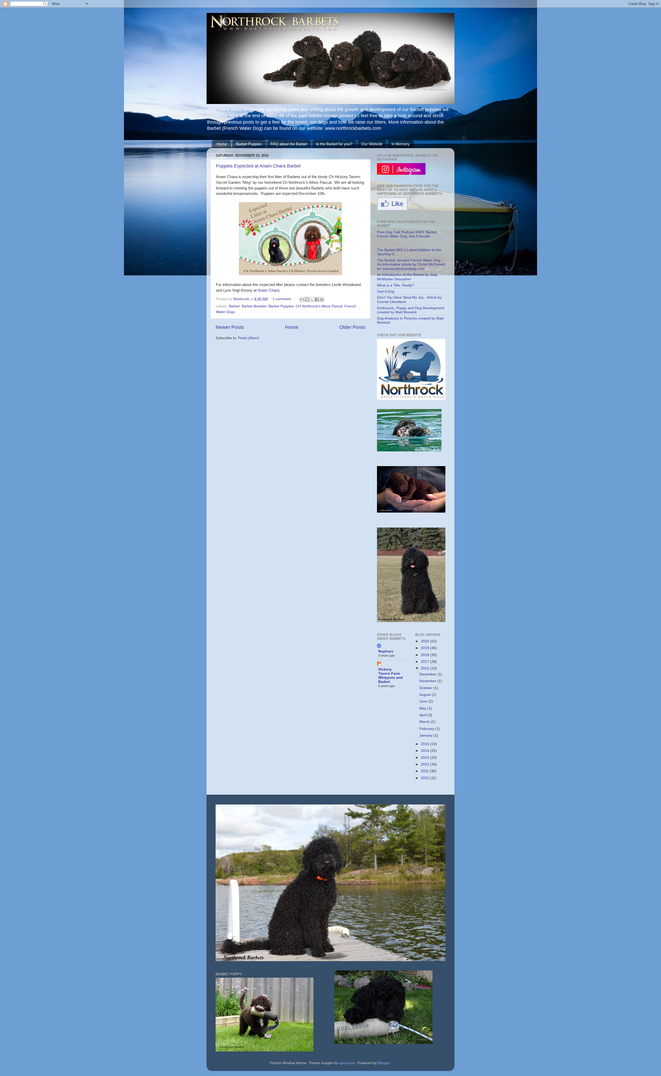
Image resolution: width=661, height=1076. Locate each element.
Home (222, 144)
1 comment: (282, 299)
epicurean (347, 1063)
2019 (425, 648)
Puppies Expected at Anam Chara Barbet (258, 166)
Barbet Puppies (249, 144)
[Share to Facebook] (316, 299)
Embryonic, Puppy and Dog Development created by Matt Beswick (410, 310)
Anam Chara (268, 290)
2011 (425, 771)
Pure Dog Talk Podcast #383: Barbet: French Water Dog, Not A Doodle (407, 234)
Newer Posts (230, 327)
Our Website (371, 144)
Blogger (384, 1063)
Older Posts (352, 327)
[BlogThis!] (307, 299)
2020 (425, 641)
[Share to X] (311, 299)
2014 (425, 751)
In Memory (400, 144)
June (423, 701)
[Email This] (302, 299)
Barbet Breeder (254, 306)
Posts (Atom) (248, 338)
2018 (425, 655)
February (427, 729)
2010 (425, 778)
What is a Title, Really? (395, 285)
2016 (425, 668)
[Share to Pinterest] (321, 299)
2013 (425, 758)
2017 (425, 662)
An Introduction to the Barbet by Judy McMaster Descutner (407, 277)
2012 (425, 764)
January (426, 735)
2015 (425, 744)
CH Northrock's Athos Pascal (319, 306)
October (426, 688)
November (428, 681)
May (423, 708)
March (425, 722)
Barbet (234, 306)
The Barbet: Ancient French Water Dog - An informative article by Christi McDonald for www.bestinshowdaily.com (411, 264)
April (423, 715)
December (428, 674)
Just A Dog (385, 291)
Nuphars (385, 651)
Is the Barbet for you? (334, 144)
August (425, 695)
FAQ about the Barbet (289, 144)
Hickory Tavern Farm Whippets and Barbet (390, 675)
